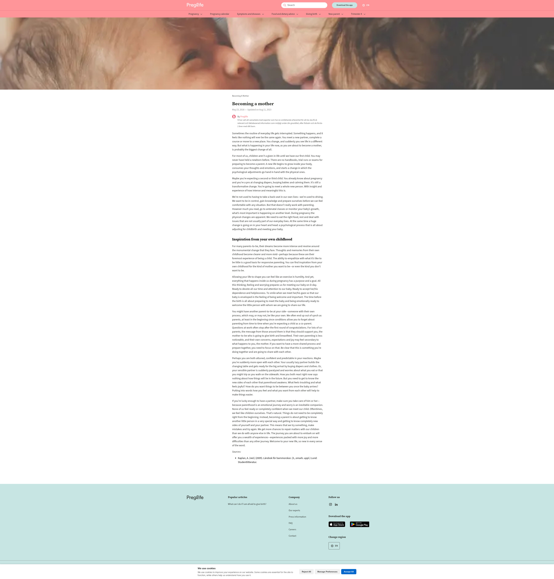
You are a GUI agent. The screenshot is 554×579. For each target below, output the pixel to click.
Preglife (244, 116)
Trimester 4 (356, 14)
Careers (292, 529)
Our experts (294, 510)
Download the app (345, 5)
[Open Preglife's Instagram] (331, 504)
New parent (334, 14)
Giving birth (311, 14)
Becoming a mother (240, 96)
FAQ (291, 523)
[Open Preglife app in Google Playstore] (359, 524)
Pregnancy (194, 14)
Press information (297, 516)
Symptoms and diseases (248, 14)
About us (293, 504)
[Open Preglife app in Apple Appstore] (337, 524)
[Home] (195, 497)
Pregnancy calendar (219, 14)
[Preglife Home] (195, 5)
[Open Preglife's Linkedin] (337, 504)
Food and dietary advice (283, 14)
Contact (292, 535)
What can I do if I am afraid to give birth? (247, 504)
